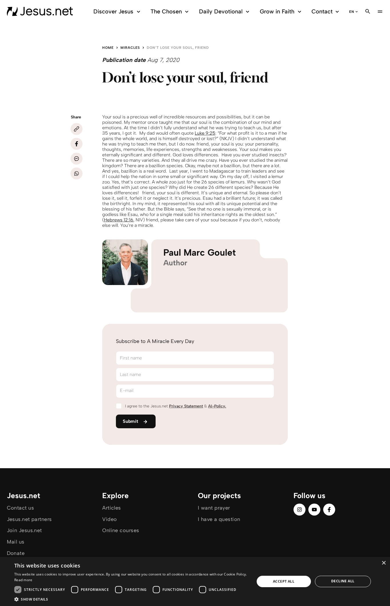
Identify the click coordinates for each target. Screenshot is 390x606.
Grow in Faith (277, 11)
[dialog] (195, 581)
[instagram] (299, 510)
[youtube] (314, 510)
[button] (130, 599)
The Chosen (166, 11)
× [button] (383, 563)
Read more (23, 579)
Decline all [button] (342, 581)
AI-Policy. (217, 406)
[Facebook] (77, 144)
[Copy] (77, 129)
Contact (322, 11)
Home (108, 48)
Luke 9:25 (205, 133)
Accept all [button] (283, 581)
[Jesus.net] (40, 11)
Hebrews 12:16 (118, 220)
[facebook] (329, 510)
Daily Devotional (221, 11)
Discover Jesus (113, 11)
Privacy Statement (186, 406)
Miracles (130, 48)
